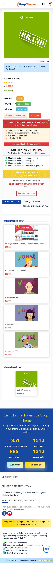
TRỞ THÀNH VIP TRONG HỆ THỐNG (27, 122)
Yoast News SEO (11, 324)
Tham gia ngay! (35, 465)
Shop (37, 66)
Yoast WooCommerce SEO (15, 271)
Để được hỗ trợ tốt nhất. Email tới (26, 181)
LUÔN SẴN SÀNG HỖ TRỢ (26, 172)
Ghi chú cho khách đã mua (35, 206)
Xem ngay (22, 109)
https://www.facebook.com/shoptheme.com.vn (24, 545)
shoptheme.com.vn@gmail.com (26, 183)
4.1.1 (20, 98)
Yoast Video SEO (11, 297)
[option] (26, 384)
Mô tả (11, 202)
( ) (44, 61)
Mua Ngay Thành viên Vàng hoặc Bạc (26, 144)
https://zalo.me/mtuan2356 (16, 548)
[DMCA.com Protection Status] (45, 560)
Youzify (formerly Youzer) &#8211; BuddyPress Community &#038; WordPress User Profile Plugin (25, 244)
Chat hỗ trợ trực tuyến (26, 193)
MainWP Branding (24, 390)
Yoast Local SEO (11, 351)
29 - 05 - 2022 (23, 104)
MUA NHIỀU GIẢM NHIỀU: (26, 150)
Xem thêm (15, 465)
